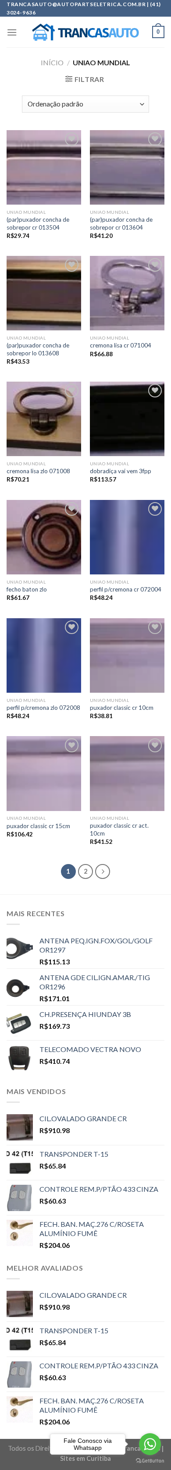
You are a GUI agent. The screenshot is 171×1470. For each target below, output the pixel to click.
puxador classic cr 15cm (38, 825)
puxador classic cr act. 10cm (119, 829)
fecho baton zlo (27, 589)
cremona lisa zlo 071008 (38, 471)
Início (52, 62)
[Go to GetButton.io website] (150, 1461)
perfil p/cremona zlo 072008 (43, 707)
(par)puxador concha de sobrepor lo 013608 (38, 349)
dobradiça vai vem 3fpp (120, 471)
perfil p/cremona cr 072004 (125, 589)
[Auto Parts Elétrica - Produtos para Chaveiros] (85, 32)
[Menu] (12, 32)
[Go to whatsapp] (150, 1444)
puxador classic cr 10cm (121, 707)
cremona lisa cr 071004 (120, 345)
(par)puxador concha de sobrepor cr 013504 (38, 223)
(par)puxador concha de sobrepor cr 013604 (121, 223)
